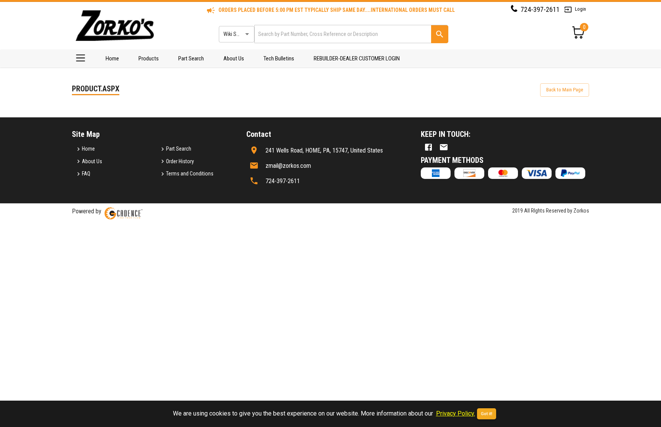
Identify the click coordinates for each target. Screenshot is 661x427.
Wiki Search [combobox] (236, 34)
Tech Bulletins (279, 58)
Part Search (191, 58)
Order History (180, 161)
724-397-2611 (540, 9)
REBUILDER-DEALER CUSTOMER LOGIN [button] (357, 58)
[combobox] (342, 34)
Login (580, 9)
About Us (233, 58)
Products (148, 58)
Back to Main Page (564, 90)
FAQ (86, 173)
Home (112, 58)
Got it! (486, 413)
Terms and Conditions (189, 173)
